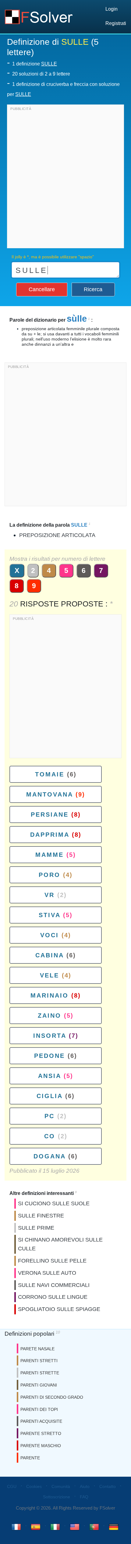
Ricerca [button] (93, 289)
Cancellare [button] (42, 289)
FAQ (84, 1496)
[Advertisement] (65, 177)
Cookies (34, 1486)
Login (111, 9)
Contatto (107, 1486)
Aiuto (85, 1486)
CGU (11, 1486)
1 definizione (34, 63)
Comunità (60, 1486)
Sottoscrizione (56, 1496)
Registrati (115, 23)
